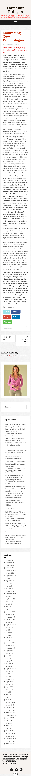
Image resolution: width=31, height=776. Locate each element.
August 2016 (9, 671)
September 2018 (11, 625)
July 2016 (8, 674)
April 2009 (9, 728)
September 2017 (11, 651)
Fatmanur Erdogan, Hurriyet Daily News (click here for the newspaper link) (15, 50)
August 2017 (9, 653)
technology (9, 328)
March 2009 (9, 731)
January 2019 (10, 614)
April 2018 (9, 638)
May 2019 (8, 607)
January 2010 (10, 705)
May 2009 (9, 726)
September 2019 (11, 599)
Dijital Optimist (10, 523)
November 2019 (11, 594)
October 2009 (10, 713)
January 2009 (10, 736)
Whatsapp (7, 322)
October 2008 (10, 744)
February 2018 (10, 643)
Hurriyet (20, 44)
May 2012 (8, 692)
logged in (12, 356)
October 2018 (10, 622)
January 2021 (10, 578)
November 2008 (11, 741)
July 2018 (8, 630)
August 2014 (9, 687)
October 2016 (10, 666)
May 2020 (9, 583)
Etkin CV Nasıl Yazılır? (12, 512)
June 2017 (9, 656)
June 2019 (9, 604)
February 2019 (10, 612)
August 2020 (10, 581)
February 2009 (10, 733)
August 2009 (10, 718)
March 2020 (9, 589)
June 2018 (9, 632)
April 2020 (9, 586)
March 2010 (9, 700)
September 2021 (11, 576)
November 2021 (11, 570)
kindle (22, 327)
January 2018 (10, 645)
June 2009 (9, 723)
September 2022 (11, 565)
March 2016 (9, 676)
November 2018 (11, 620)
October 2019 (10, 596)
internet (18, 327)
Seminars (16, 447)
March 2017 (9, 664)
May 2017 (8, 658)
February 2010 (10, 702)
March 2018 (9, 640)
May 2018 (8, 635)
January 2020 (10, 591)
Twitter (6, 312)
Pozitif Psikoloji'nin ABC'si (13, 535)
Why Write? (9, 500)
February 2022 (10, 568)
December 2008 (11, 739)
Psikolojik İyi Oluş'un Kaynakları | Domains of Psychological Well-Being (15, 489)
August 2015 (9, 684)
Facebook (15, 312)
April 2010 (9, 697)
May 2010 (8, 695)
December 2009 (11, 708)
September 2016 (11, 669)
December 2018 (11, 617)
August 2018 (9, 627)
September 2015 (11, 682)
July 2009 (9, 720)
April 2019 (9, 609)
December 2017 (11, 648)
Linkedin (16, 317)
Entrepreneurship (15, 520)
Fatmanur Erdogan (15, 9)
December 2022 (11, 563)
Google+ (7, 317)
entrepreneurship (11, 327)
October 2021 (10, 573)
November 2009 (11, 710)
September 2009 (11, 715)
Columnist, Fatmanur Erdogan (10, 44)
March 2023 (9, 560)
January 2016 (10, 679)
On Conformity (10, 450)
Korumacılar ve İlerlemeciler (14, 475)
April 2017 (9, 661)
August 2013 (9, 689)
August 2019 (9, 601)
